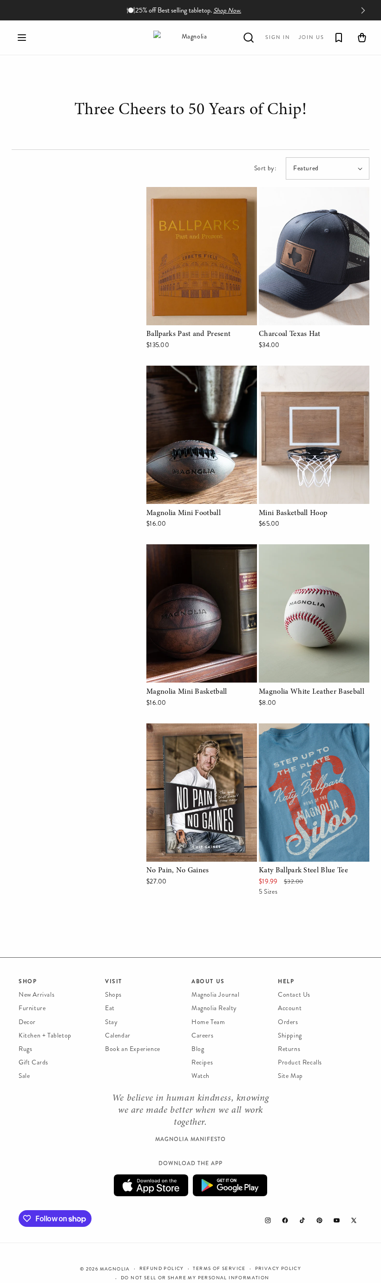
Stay (111, 1022)
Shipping (290, 1035)
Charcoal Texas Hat (290, 193)
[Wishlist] (338, 37)
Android (230, 1185)
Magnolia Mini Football (182, 372)
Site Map (290, 1075)
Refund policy (161, 1268)
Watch (200, 1075)
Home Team (208, 1022)
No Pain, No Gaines (178, 729)
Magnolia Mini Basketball (185, 550)
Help (286, 981)
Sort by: (265, 168)
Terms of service (219, 1268)
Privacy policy (278, 1268)
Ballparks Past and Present (188, 193)
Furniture (32, 1008)
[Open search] (248, 37)
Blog (197, 1048)
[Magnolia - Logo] (190, 37)
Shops (113, 994)
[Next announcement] (363, 10)
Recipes (202, 1062)
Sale (24, 1075)
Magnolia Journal (215, 994)
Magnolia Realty (214, 1008)
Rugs (25, 1048)
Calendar (118, 1035)
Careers (202, 1035)
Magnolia (115, 1269)
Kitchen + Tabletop (45, 1035)
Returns (289, 1048)
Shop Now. (227, 10)
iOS (151, 1185)
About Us (208, 981)
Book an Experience (132, 1048)
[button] (22, 37)
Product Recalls (300, 1062)
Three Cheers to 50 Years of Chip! (190, 112)
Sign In (277, 37)
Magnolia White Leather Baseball (310, 550)
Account (290, 1008)
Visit (113, 981)
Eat (110, 1008)
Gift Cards (33, 1062)
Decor (27, 1022)
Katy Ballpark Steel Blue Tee (303, 729)
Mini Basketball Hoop (293, 372)
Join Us (311, 37)
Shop (28, 981)
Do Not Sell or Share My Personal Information (195, 1278)
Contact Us (294, 994)
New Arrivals (36, 994)
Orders (288, 1022)
